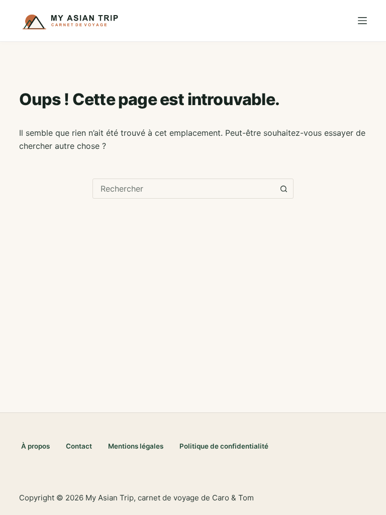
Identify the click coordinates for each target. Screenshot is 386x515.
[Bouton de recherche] (283, 188)
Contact (79, 446)
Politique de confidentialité (223, 446)
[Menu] (362, 20)
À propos (35, 446)
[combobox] (183, 189)
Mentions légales (135, 446)
